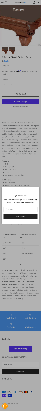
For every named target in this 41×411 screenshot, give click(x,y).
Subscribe (20, 216)
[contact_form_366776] (5, 406)
